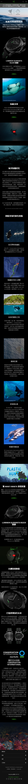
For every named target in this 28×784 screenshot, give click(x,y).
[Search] (23, 1)
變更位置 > (18, 774)
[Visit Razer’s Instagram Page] (9, 779)
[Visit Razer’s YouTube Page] (15, 779)
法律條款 (8, 769)
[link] (14, 1)
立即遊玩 (14, 498)
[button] (1, 2)
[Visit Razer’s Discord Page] (21, 779)
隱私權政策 (13, 769)
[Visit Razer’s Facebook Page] (7, 779)
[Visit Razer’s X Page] (13, 779)
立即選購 (23, 6)
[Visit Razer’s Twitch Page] (19, 779)
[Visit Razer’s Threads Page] (11, 779)
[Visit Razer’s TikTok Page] (17, 779)
